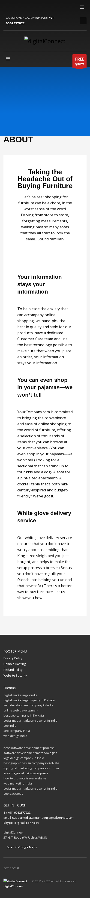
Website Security (15, 675)
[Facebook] (6, 6)
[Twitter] (13, 6)
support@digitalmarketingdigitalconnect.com (43, 817)
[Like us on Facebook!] (23, 868)
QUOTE (79, 61)
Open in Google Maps (21, 847)
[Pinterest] (20, 6)
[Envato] (27, 6)
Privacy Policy (12, 658)
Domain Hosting (14, 664)
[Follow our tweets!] (30, 868)
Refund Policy (13, 670)
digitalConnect (13, 886)
